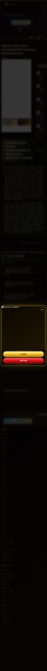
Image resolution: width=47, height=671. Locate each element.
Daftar (23, 361)
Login (23, 354)
